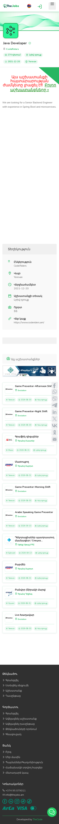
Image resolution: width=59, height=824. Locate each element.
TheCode (37, 819)
